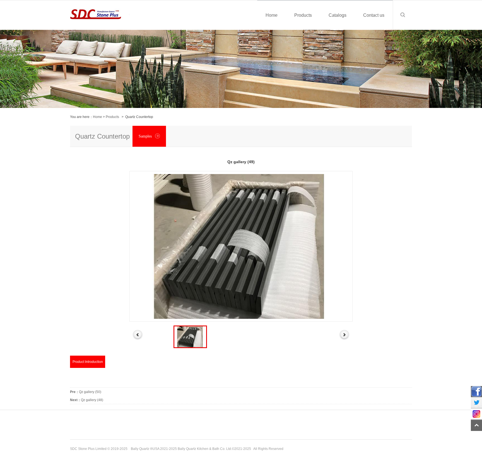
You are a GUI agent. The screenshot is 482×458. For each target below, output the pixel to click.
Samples (146, 136)
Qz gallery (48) (86, 400)
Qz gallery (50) (85, 392)
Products (112, 117)
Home (97, 117)
